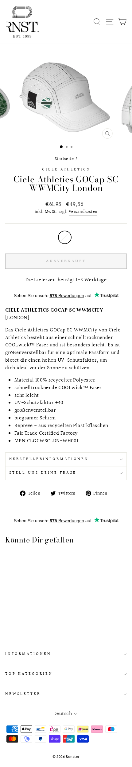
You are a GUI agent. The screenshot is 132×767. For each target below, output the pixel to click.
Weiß (65, 237)
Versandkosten (83, 212)
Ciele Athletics (66, 169)
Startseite (64, 159)
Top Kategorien (29, 674)
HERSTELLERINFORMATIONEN (49, 459)
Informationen (28, 654)
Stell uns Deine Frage (42, 473)
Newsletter (23, 694)
